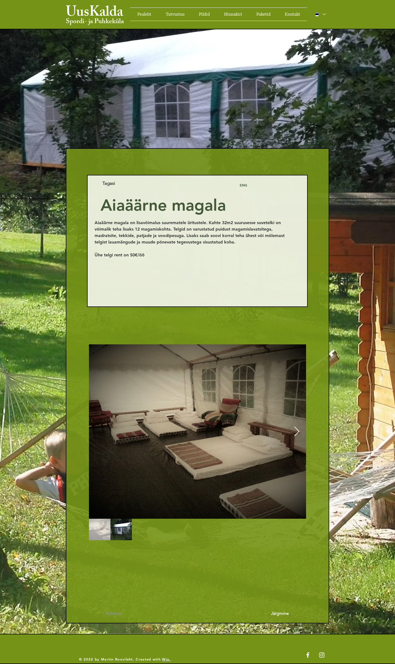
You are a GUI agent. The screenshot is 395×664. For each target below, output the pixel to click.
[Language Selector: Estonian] (320, 14)
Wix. (166, 659)
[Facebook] (307, 655)
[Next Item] (297, 431)
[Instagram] (321, 655)
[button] (243, 185)
